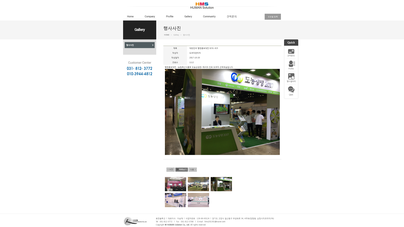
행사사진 (130, 45)
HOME (166, 35)
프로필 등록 (273, 17)
